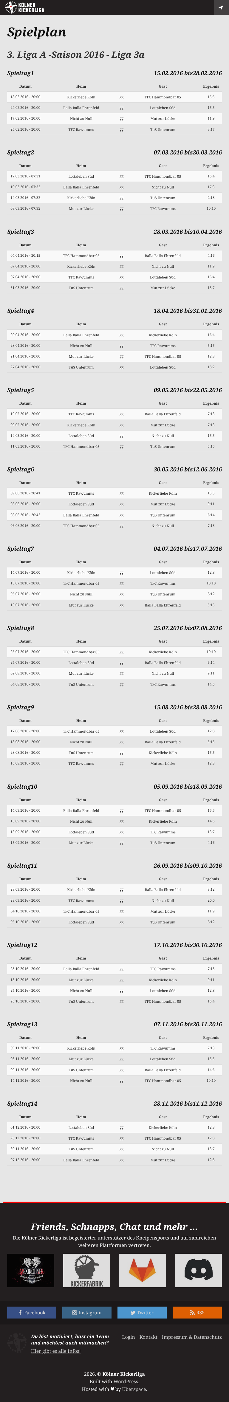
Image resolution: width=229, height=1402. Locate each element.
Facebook (35, 1312)
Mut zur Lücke (163, 118)
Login (128, 1337)
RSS (200, 1312)
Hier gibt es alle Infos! (56, 1351)
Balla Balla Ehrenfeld (81, 107)
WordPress (125, 1381)
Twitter (145, 1312)
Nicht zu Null (81, 118)
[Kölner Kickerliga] (24, 7)
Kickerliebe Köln (81, 97)
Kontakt (148, 1337)
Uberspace (134, 1389)
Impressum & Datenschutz (192, 1337)
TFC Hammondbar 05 (163, 97)
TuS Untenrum (162, 129)
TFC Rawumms (81, 129)
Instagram (90, 1312)
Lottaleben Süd (163, 107)
